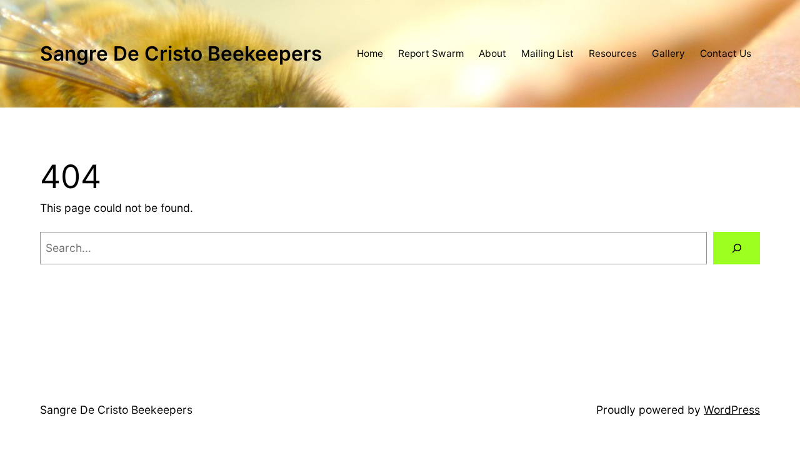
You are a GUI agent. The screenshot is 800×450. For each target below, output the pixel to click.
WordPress (732, 409)
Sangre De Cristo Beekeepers (181, 53)
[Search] (736, 248)
